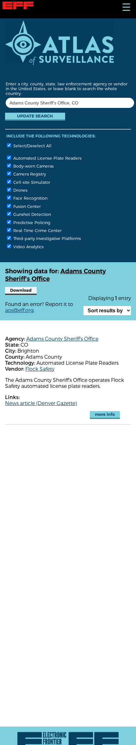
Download (21, 290)
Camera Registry (29, 173)
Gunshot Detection (31, 214)
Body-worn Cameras (33, 165)
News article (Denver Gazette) (41, 403)
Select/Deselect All (32, 145)
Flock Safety (39, 369)
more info (105, 414)
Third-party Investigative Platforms (46, 238)
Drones (20, 190)
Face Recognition (29, 198)
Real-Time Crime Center (37, 230)
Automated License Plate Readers (47, 158)
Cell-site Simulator (31, 182)
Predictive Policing (31, 222)
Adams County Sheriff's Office (62, 339)
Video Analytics (28, 246)
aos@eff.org (19, 310)
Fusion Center (26, 206)
